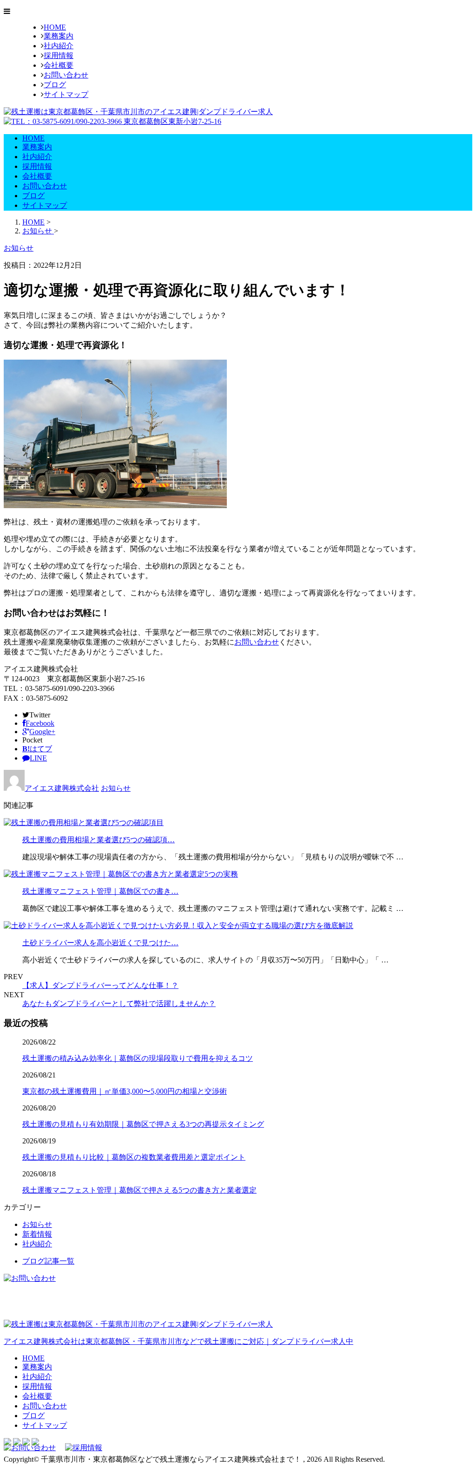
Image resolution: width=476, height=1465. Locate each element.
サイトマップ (66, 94)
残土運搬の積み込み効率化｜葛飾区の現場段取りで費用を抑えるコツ (137, 1058)
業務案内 (58, 36)
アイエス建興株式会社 (62, 788)
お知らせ (116, 788)
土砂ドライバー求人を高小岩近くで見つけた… (100, 943)
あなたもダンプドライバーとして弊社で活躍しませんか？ (119, 1003)
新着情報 (37, 1234)
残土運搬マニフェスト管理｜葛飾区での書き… (100, 891)
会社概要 (58, 65)
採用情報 (58, 55)
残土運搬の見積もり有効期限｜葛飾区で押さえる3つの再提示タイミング (143, 1124)
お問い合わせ (66, 75)
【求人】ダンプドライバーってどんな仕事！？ (100, 985)
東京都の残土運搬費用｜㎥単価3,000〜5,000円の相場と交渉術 (124, 1091)
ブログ (55, 85)
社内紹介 (58, 46)
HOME (55, 27)
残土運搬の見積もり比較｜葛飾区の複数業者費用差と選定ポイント (133, 1157)
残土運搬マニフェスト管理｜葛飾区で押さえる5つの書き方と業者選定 (139, 1190)
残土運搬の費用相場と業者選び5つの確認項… (98, 840)
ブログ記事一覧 (48, 1261)
